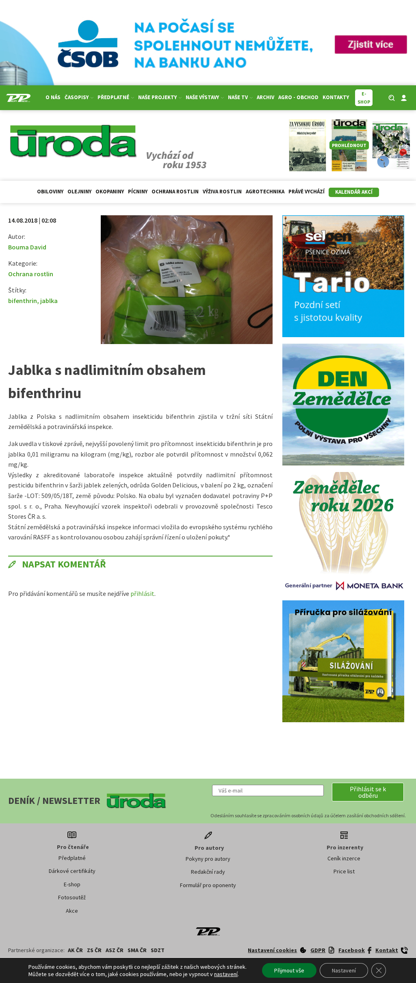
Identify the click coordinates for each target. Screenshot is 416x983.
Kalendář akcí (354, 191)
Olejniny (79, 191)
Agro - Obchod (298, 97)
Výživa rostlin (222, 191)
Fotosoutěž (72, 897)
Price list (344, 871)
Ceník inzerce (343, 858)
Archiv (265, 97)
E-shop (72, 884)
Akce (72, 910)
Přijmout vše (289, 970)
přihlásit (142, 593)
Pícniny (137, 191)
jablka (49, 301)
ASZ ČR (115, 950)
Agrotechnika (265, 191)
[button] (368, 792)
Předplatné (72, 858)
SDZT (158, 950)
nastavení (226, 974)
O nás (53, 97)
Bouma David (27, 247)
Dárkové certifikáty (72, 871)
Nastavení (344, 970)
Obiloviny (50, 191)
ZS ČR (94, 950)
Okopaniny (109, 191)
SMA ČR (137, 950)
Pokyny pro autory (208, 858)
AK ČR (75, 950)
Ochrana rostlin (175, 191)
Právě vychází (306, 191)
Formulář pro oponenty (208, 885)
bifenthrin (22, 301)
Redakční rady (208, 871)
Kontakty (336, 97)
